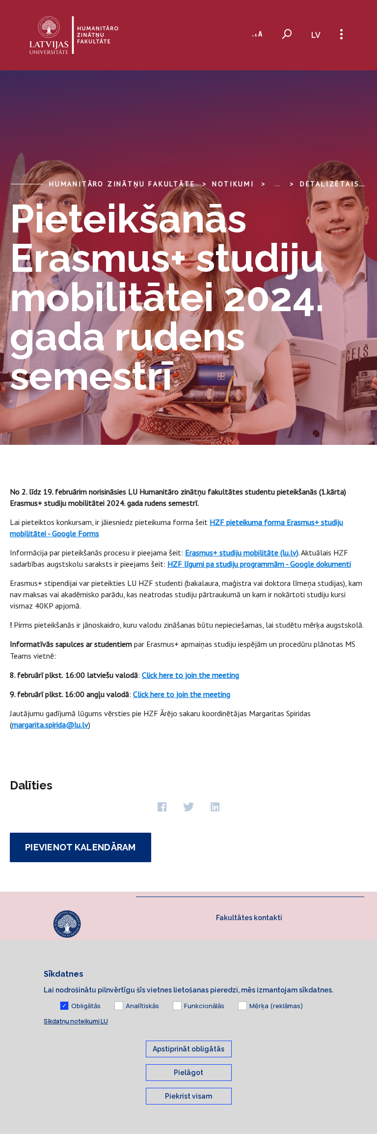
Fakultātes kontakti (249, 918)
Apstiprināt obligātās (188, 1049)
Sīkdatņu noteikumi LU (76, 1021)
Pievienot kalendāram (80, 847)
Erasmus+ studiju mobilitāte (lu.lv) (241, 552)
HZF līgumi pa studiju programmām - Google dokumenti (259, 564)
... (277, 183)
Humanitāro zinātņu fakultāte (122, 183)
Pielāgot (188, 1072)
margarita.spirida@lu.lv (50, 724)
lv (316, 35)
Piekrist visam (188, 1096)
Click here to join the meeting (190, 675)
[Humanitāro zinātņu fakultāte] (73, 35)
